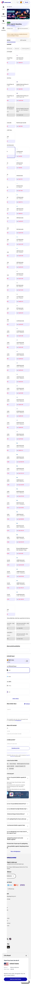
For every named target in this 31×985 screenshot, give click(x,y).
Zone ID (2, 712)
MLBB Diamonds (8, 48)
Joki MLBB (11, 768)
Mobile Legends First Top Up (23, 763)
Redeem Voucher (5, 918)
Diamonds (17, 48)
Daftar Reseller (4, 910)
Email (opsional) (4, 728)
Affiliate (3, 930)
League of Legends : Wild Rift (8, 766)
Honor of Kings (13, 763)
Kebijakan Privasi (5, 925)
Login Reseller (4, 907)
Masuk (26, 2)
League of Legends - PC (20, 766)
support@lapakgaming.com (9, 896)
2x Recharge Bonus (26, 48)
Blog (2, 928)
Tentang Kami (4, 920)
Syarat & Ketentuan (5, 923)
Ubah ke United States (15, 979)
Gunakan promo (15, 748)
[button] (15, 778)
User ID (2, 706)
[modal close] (26, 955)
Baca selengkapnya (15, 851)
